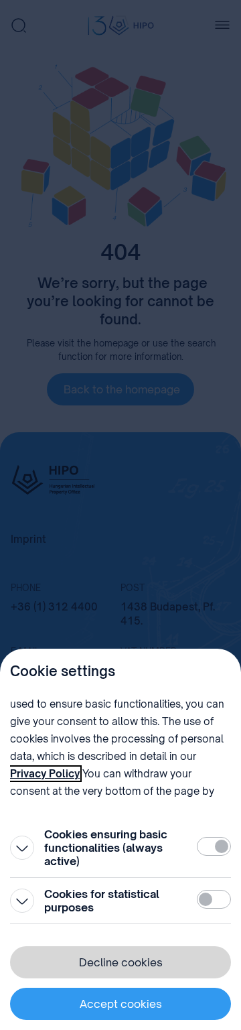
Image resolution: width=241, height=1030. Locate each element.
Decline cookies (121, 962)
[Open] (22, 848)
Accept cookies (121, 1004)
